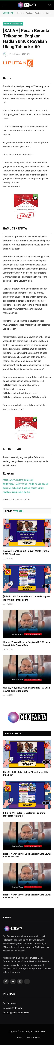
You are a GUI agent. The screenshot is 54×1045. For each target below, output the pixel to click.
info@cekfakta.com (12, 1008)
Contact (36, 1037)
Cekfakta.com (9, 1003)
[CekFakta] (27, 5)
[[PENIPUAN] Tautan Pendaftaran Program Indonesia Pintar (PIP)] (27, 578)
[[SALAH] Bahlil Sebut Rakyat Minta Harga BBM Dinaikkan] (27, 533)
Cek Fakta (40, 1031)
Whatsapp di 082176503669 (16, 1012)
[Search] (49, 5)
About (19, 1037)
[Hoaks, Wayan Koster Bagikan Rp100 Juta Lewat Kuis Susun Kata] (27, 624)
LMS (28, 1037)
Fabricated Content (13, 24)
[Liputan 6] (18, 63)
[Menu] (5, 5)
